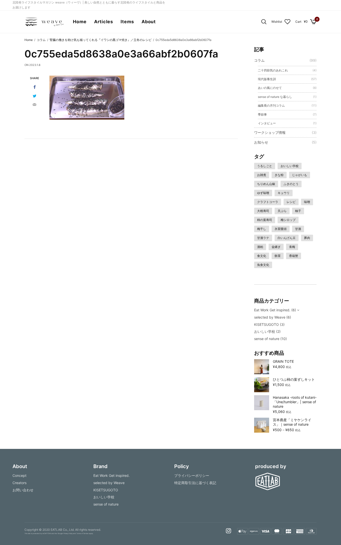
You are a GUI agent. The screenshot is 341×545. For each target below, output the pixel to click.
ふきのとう (291, 184)
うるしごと (264, 166)
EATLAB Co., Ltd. (62, 530)
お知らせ (261, 142)
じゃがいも (299, 175)
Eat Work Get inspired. (272, 310)
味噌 (307, 202)
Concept (19, 475)
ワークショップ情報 (270, 132)
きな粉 (279, 175)
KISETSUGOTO (266, 324)
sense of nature (266, 339)
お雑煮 (261, 175)
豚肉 (307, 238)
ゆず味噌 (263, 193)
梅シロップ (288, 220)
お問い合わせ (22, 490)
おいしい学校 (290, 166)
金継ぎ (276, 247)
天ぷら (282, 211)
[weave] (44, 22)
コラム (259, 60)
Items (127, 21)
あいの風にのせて (270, 88)
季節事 (262, 114)
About (149, 21)
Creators (19, 483)
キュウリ (284, 193)
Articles (103, 21)
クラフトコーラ (267, 202)
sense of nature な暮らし (275, 97)
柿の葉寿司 (264, 220)
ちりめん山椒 (266, 184)
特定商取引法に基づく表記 (195, 483)
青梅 (292, 247)
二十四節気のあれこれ (273, 70)
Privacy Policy (68, 534)
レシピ (291, 202)
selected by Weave (269, 317)
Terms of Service (82, 534)
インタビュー (267, 123)
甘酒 (298, 229)
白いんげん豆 (287, 238)
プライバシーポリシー (191, 475)
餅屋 (278, 256)
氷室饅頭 (281, 229)
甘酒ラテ (263, 238)
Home (80, 21)
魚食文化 (263, 265)
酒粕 (260, 247)
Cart (298, 21)
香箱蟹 (293, 256)
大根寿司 (263, 211)
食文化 (261, 256)
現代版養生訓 (267, 79)
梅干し (261, 229)
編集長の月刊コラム (271, 105)
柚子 (298, 211)
